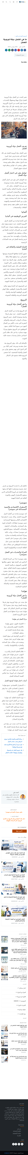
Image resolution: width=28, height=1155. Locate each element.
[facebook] (17, 2)
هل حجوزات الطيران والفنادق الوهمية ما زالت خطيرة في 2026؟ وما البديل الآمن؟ (18, 977)
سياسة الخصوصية (17, 1133)
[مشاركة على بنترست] (18, 50)
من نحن (19, 1128)
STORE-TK (6, 1153)
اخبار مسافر (24, 974)
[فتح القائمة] (3, 2)
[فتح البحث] (6, 2)
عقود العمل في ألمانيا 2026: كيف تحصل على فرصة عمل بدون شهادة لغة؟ (18, 960)
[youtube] (19, 1144)
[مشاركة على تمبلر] (12, 50)
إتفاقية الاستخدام (17, 1131)
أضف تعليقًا (18, 831)
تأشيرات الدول (24, 947)
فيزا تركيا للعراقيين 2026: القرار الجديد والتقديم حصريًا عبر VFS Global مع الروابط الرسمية (19, 951)
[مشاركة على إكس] (22, 50)
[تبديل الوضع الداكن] (10, 2)
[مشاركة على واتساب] (9, 50)
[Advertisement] (14, 19)
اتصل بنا (19, 1135)
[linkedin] (22, 1144)
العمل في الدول (24, 936)
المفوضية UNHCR (23, 966)
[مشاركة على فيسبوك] (25, 50)
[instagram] (13, 2)
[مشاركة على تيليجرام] (6, 50)
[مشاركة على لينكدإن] (15, 50)
